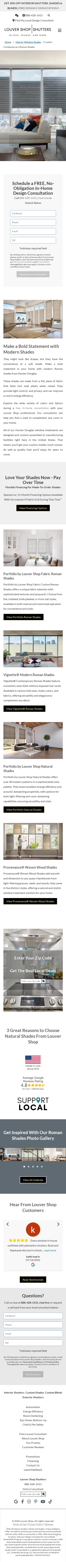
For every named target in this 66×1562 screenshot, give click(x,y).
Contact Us (33, 1465)
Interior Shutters (14, 1392)
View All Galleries (33, 1179)
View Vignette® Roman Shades (24, 708)
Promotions (33, 1456)
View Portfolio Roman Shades (23, 617)
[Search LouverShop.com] (43, 981)
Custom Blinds (53, 1392)
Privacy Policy (43, 262)
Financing (33, 1460)
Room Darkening (33, 1415)
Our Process (33, 1442)
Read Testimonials (33, 1279)
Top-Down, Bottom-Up (33, 1420)
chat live (44, 1302)
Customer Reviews (33, 1447)
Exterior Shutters (33, 1397)
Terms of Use (19, 1524)
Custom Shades (35, 1392)
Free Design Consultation (38, 8)
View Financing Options (33, 508)
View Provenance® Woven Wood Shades (30, 901)
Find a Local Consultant (33, 1433)
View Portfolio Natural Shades (23, 809)
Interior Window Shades (28, 42)
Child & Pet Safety (33, 1424)
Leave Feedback (33, 1469)
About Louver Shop (33, 1438)
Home (8, 42)
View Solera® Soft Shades (33, 133)
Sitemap (49, 1524)
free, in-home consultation (32, 408)
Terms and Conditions (23, 262)
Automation (33, 1407)
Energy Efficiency (33, 1411)
